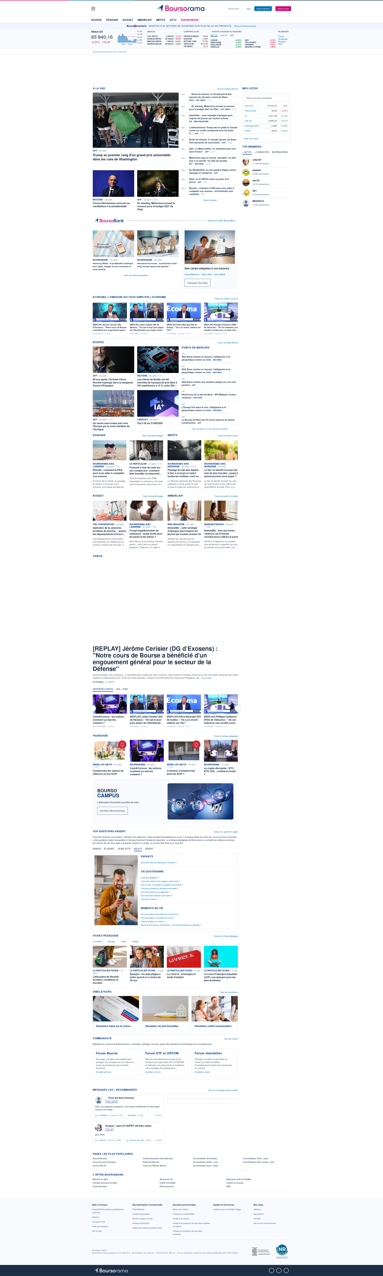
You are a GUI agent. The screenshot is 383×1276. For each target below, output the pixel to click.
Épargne (112, 20)
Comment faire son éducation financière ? (159, 862)
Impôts (160, 20)
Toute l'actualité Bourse (228, 342)
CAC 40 (109, 1129)
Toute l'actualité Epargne (152, 435)
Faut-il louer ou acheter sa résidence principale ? (162, 884)
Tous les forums (231, 1038)
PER (280, 44)
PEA (228, 1186)
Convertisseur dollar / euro (205, 1161)
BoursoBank (190, 20)
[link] (227, 1209)
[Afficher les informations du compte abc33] (246, 182)
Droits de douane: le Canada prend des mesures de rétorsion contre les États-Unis (210, 97)
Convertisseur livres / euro (255, 1158)
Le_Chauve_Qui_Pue (135, 1140)
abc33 (256, 180)
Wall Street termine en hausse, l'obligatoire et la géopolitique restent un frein (206, 358)
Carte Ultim (206, 274)
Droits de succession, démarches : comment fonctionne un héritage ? (171, 925)
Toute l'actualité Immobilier (226, 496)
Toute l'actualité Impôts (228, 435)
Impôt (123, 941)
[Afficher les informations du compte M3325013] (246, 203)
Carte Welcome (192, 274)
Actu (173, 20)
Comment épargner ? (150, 877)
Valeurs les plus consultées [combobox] (259, 97)
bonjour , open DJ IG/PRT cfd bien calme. (128, 1125)
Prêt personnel (167, 1186)
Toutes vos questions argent (225, 831)
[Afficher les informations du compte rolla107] (246, 161)
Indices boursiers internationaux (158, 1158)
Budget (128, 20)
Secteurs (282, 41)
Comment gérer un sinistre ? (153, 921)
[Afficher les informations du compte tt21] (246, 192)
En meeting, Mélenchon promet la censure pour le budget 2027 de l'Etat (212, 108)
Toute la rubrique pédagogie (226, 736)
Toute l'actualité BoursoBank (135, 275)
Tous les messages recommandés (223, 1090)
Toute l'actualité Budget (153, 496)
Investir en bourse (234, 1182)
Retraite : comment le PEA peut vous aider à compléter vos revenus (211, 190)
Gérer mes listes (251, 138)
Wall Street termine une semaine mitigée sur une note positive (209, 383)
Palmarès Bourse (151, 1161)
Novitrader (132, 1115)
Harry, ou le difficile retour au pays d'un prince (209, 180)
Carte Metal (219, 274)
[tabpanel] (244, 43)
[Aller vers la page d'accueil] (190, 9)
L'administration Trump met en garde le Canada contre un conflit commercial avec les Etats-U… (213, 130)
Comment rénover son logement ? (155, 891)
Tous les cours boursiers (104, 1161)
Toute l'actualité (209, 200)
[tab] (214, 35)
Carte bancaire (100, 1186)
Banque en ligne (100, 1179)
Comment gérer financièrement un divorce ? (160, 914)
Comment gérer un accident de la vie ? (157, 917)
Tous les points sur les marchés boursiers (210, 428)
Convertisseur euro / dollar (205, 1165)
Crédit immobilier (168, 1182)
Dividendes (283, 39)
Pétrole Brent (250, 110)
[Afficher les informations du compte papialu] (246, 172)
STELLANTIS (111, 1102)
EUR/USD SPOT (252, 125)
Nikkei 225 (97, 31)
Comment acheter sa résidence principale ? (159, 888)
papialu (257, 170)
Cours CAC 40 (99, 1165)
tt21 (255, 190)
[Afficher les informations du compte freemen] (98, 1127)
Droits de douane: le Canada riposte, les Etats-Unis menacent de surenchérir (213, 141)
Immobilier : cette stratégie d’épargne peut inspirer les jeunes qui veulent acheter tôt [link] (210, 118)
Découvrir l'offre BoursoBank (221, 220)
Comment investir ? (149, 899)
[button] (93, 8)
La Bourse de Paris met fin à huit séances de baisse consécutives (208, 421)
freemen (102, 1140)
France (281, 36)
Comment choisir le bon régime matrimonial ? (160, 881)
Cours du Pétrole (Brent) (154, 1165)
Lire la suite (206, 677)
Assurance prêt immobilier (238, 1179)
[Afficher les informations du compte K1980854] (98, 1099)
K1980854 (103, 1115)
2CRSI (247, 130)
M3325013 (258, 201)
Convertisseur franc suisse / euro (258, 1161)
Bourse (96, 20)
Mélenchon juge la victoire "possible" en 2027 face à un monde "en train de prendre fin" (212, 160)
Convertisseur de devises (205, 1158)
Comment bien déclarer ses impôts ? (157, 895)
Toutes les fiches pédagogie (226, 936)
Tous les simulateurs (229, 992)
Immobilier (144, 20)
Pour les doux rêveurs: (121, 1097)
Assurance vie (166, 1179)
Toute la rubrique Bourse (227, 88)
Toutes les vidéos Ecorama (226, 298)
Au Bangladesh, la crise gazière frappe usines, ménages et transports (213, 171)
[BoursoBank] (110, 220)
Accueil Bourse (100, 1158)
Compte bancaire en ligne (105, 1182)
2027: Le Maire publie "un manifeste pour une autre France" (212, 150)
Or (246, 115)
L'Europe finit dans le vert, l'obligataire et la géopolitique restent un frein (204, 409)
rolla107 (257, 159)
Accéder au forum (103, 1071)
